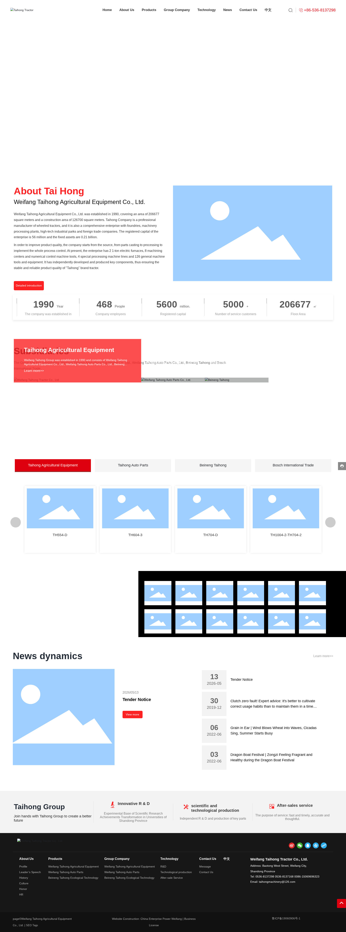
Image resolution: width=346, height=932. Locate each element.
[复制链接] (324, 845)
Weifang (177, 918)
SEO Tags (32, 925)
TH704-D (210, 535)
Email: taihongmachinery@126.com (272, 881)
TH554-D (60, 535)
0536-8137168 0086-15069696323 (297, 876)
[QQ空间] (316, 845)
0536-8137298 (265, 876)
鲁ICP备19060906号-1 (286, 918)
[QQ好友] (308, 845)
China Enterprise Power (156, 918)
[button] (303, 159)
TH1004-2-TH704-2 (286, 535)
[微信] (300, 845)
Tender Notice (137, 699)
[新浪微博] (292, 845)
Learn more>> (34, 370)
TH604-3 (135, 535)
